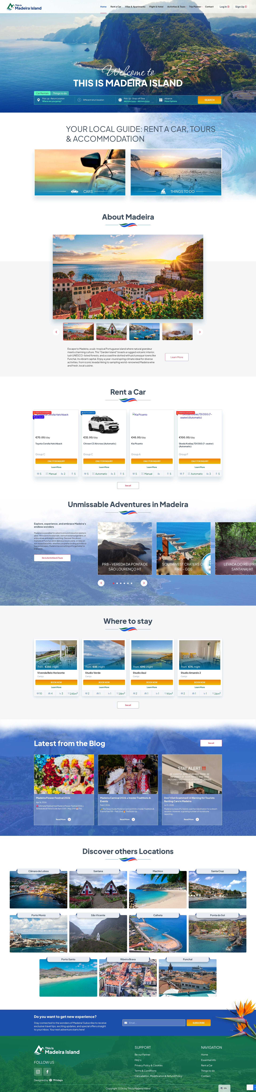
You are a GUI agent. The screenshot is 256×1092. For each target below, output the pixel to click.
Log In (223, 6)
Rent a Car (116, 6)
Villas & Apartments (135, 6)
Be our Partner (142, 1054)
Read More (61, 819)
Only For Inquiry (56, 461)
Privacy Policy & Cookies (149, 1065)
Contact (209, 6)
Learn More (177, 357)
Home (103, 6)
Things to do (208, 1070)
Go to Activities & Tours (52, 558)
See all (128, 485)
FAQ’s (138, 1059)
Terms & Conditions (145, 1070)
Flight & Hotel (156, 6)
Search (210, 99)
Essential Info (208, 1059)
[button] (200, 332)
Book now (56, 682)
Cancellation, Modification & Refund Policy (158, 1075)
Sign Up (239, 6)
